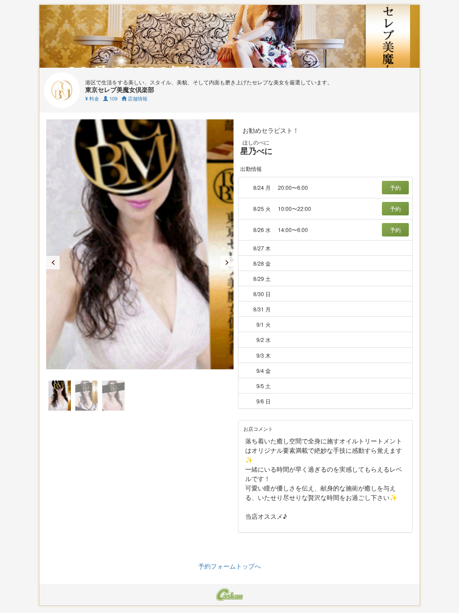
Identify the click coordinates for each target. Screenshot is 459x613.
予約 (395, 187)
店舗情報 (136, 98)
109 (112, 98)
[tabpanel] (140, 244)
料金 (92, 98)
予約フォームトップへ (229, 565)
